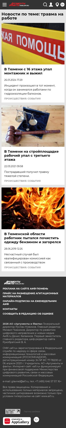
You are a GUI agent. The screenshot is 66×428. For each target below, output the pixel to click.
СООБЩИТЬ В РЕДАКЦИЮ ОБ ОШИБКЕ (28, 313)
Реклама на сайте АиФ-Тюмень (25, 288)
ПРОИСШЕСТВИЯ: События (22, 98)
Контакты (10, 309)
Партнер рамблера (32, 411)
